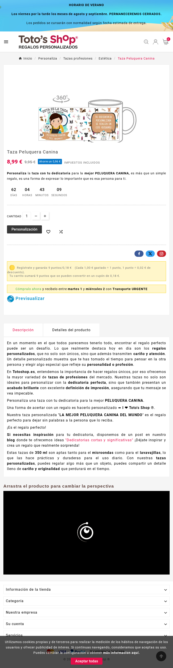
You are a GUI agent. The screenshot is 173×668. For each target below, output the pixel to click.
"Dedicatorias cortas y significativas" (100, 440)
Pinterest (161, 254)
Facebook (138, 254)
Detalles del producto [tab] (71, 330)
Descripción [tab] (23, 330)
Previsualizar (29, 298)
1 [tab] (84, 141)
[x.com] (150, 254)
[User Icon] (155, 41)
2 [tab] (88, 141)
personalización (24, 229)
